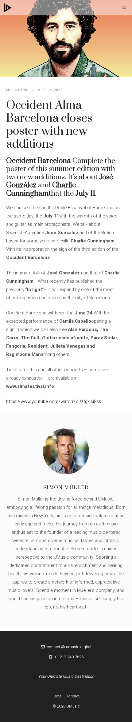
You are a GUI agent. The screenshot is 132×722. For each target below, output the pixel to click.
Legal (57, 696)
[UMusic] (7, 7)
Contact (72, 696)
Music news (17, 90)
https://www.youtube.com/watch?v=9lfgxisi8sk (53, 401)
